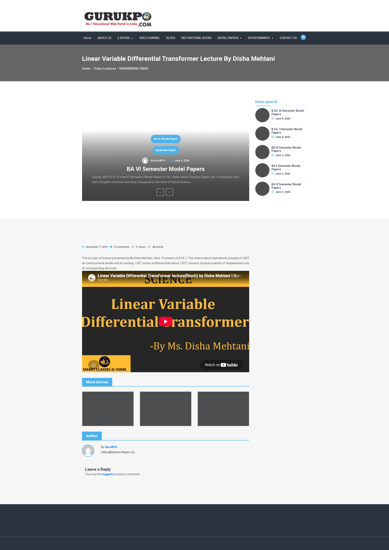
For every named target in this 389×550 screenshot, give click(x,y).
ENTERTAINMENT (259, 38)
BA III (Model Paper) (166, 138)
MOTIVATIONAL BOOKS (197, 38)
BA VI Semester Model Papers (166, 169)
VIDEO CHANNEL (149, 38)
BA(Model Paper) (166, 150)
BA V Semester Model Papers (285, 167)
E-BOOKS (124, 38)
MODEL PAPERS (228, 38)
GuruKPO (159, 160)
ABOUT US (104, 38)
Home (87, 38)
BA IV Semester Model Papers (286, 186)
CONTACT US (288, 38)
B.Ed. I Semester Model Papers (286, 131)
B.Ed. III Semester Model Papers (287, 112)
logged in (108, 474)
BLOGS (170, 38)
